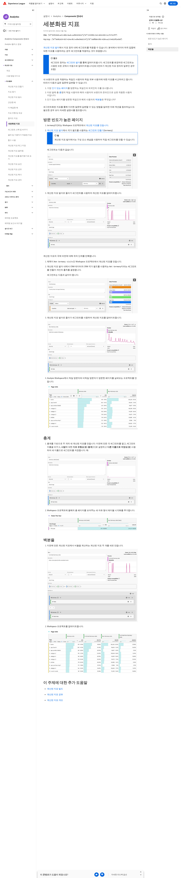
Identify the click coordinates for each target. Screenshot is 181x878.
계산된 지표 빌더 (51, 47)
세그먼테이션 (9, 60)
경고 (6, 202)
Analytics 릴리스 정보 (13, 44)
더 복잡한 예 (13, 107)
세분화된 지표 (14, 123)
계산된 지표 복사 (15, 174)
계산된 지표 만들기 (16, 86)
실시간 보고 (8, 228)
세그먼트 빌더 (73, 62)
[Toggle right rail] (148, 10)
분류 (6, 207)
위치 (6, 213)
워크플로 (9, 81)
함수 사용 (12, 140)
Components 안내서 (74, 16)
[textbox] (18, 24)
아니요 (160, 23)
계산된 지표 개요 (55, 700)
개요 (8, 70)
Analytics (57, 16)
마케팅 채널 (8, 234)
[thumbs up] (96, 874)
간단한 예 (12, 102)
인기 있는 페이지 (60, 88)
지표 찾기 (12, 92)
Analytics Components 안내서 (17, 39)
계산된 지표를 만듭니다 (97, 125)
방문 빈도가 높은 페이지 (158, 38)
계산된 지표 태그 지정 (17, 145)
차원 (6, 49)
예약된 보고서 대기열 (13, 223)
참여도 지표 (13, 118)
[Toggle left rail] (33, 10)
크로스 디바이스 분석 (12, 197)
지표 (6, 55)
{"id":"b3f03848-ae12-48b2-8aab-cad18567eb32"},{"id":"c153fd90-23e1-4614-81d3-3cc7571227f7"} (82, 35)
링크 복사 (163, 28)
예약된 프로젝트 (11, 218)
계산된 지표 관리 (15, 180)
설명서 (46, 16)
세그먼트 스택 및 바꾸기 (18, 129)
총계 (150, 44)
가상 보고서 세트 (10, 191)
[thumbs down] (102, 874)
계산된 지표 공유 (55, 694)
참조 (7, 186)
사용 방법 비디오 (13, 76)
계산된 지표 (8, 65)
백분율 (98, 99)
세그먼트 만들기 (96, 130)
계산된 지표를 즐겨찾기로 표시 (19, 157)
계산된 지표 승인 (15, 164)
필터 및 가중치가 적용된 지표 (20, 135)
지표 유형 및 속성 (15, 113)
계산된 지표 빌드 (55, 688)
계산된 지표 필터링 (16, 151)
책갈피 (153, 28)
